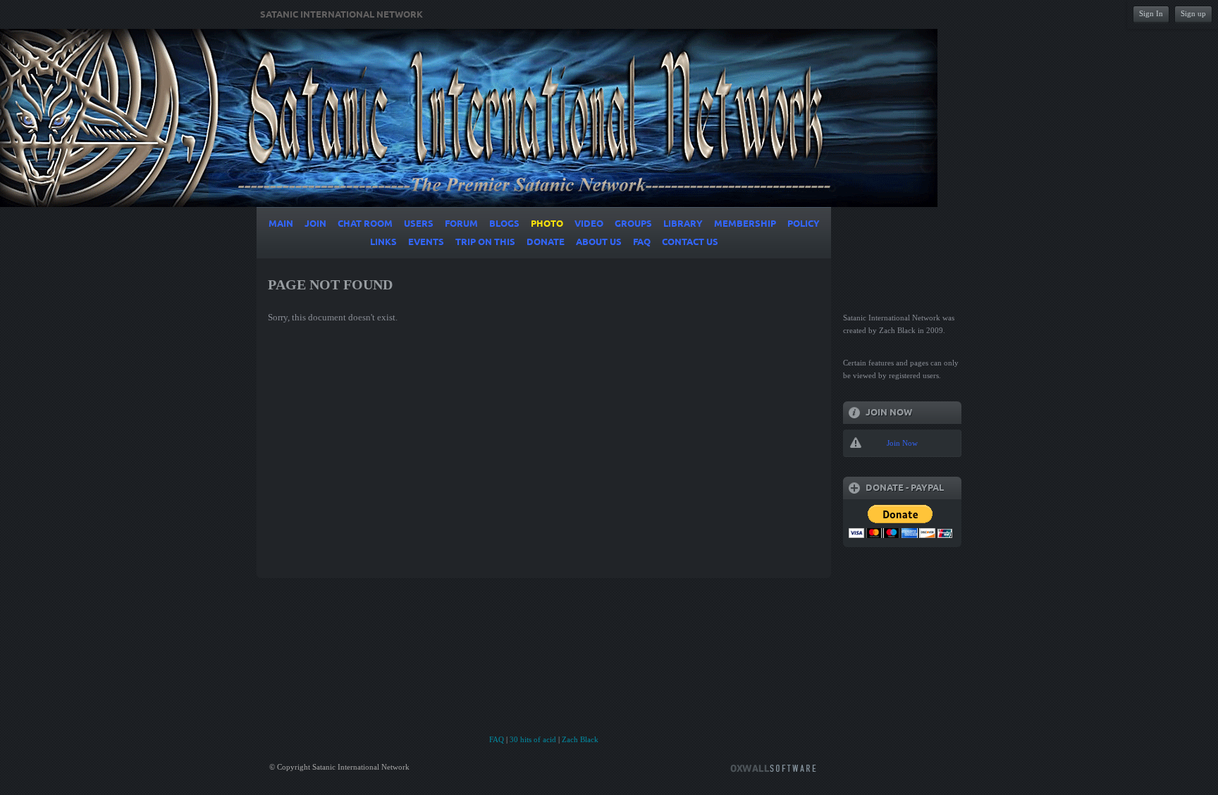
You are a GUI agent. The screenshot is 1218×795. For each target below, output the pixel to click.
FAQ (496, 739)
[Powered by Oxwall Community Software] (773, 767)
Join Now (902, 443)
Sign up (1193, 13)
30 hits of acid (533, 739)
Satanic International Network (341, 14)
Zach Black (580, 739)
